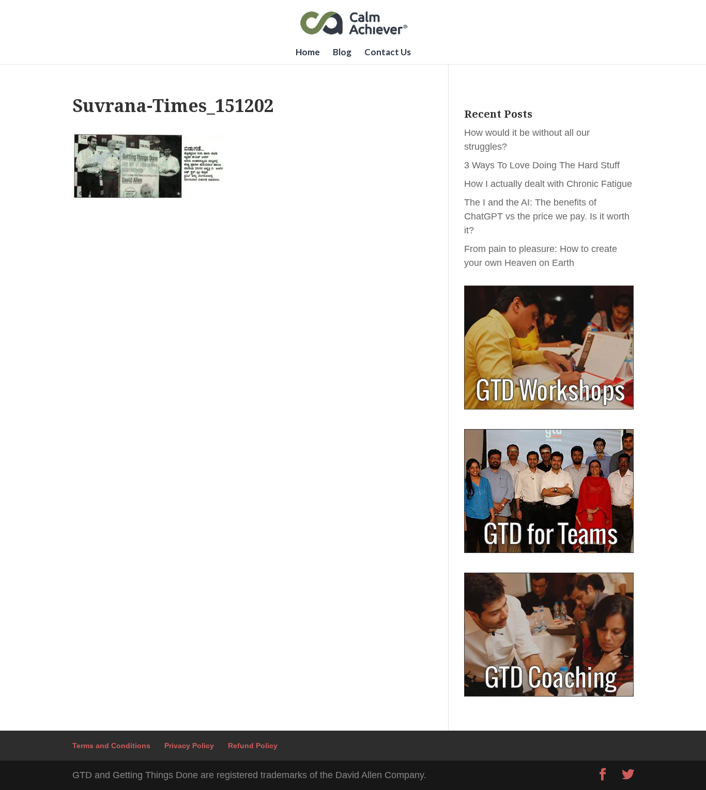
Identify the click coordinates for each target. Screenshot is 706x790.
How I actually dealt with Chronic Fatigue (548, 184)
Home (308, 53)
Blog (342, 53)
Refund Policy (253, 745)
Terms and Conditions (111, 745)
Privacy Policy (189, 745)
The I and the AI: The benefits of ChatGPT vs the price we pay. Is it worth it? (547, 216)
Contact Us (387, 53)
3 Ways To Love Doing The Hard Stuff (542, 165)
